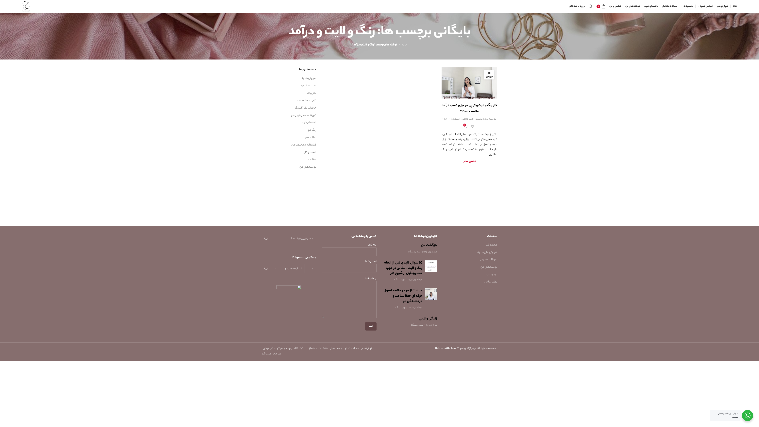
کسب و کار (310, 152)
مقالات (312, 160)
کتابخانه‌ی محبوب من (303, 145)
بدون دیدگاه (414, 252)
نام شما (372, 245)
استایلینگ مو (308, 86)
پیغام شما (371, 278)
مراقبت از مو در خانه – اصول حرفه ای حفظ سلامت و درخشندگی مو (403, 296)
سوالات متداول (488, 260)
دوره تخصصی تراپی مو (303, 115)
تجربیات (478, 98)
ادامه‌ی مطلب (469, 162)
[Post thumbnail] (431, 271)
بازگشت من (429, 245)
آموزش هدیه (489, 98)
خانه (404, 45)
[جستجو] (591, 6)
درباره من (491, 275)
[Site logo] (26, 6)
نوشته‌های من (307, 167)
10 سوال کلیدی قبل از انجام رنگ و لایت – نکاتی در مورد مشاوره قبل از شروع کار (403, 268)
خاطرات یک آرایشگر (305, 108)
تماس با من (490, 282)
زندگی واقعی (428, 319)
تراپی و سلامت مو (466, 98)
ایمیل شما (371, 262)
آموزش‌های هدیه (487, 252)
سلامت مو (310, 138)
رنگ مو (454, 98)
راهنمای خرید (308, 123)
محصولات (491, 245)
